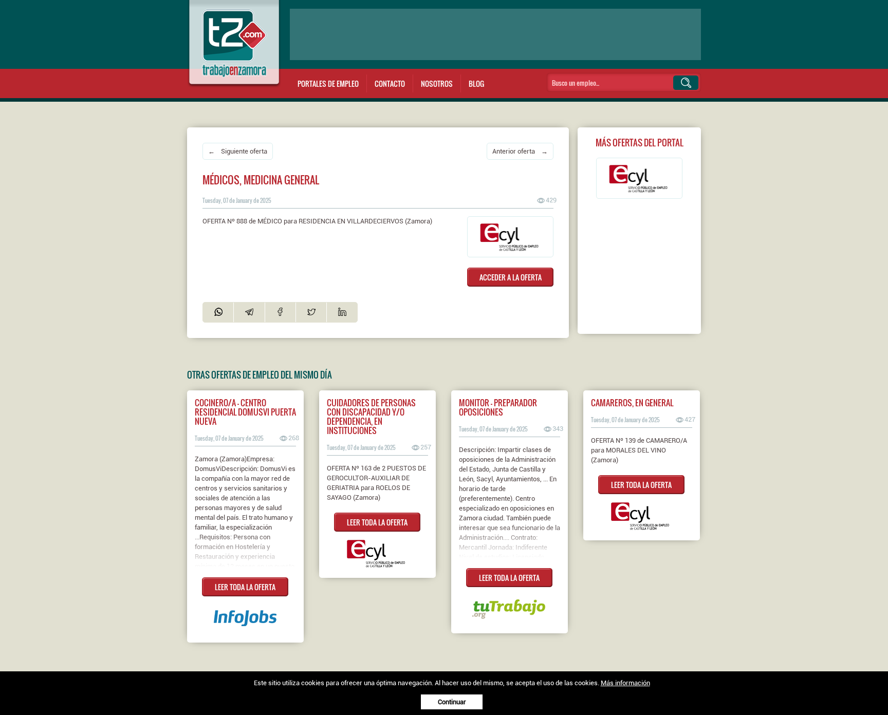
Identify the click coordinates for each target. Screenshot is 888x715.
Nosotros (437, 83)
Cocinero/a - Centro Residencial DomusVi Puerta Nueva (245, 412)
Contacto (390, 83)
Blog (476, 83)
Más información (625, 683)
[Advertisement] (495, 34)
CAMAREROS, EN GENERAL (632, 403)
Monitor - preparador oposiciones (498, 407)
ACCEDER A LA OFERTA (510, 277)
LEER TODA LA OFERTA (245, 586)
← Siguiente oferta (237, 151)
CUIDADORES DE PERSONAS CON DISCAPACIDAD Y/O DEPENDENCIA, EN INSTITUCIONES (371, 417)
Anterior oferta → (520, 151)
